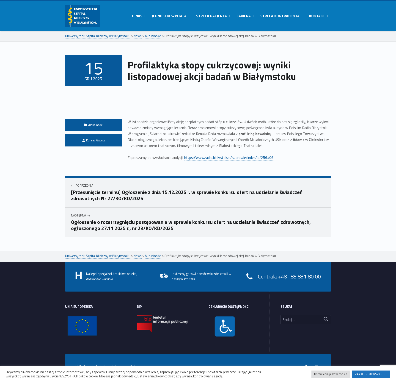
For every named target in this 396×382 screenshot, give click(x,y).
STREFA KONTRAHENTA (280, 16)
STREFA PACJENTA (211, 16)
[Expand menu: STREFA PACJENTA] (229, 16)
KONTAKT (317, 16)
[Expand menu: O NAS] (145, 16)
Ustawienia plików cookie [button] (330, 374)
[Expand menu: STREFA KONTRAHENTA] (302, 16)
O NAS (137, 16)
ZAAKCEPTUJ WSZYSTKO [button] (371, 374)
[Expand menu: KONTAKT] (327, 16)
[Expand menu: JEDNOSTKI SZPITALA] (189, 16)
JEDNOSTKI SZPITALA (169, 16)
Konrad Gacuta (95, 140)
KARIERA (243, 16)
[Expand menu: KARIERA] (253, 16)
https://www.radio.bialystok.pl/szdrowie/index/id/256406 (228, 157)
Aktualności (95, 125)
